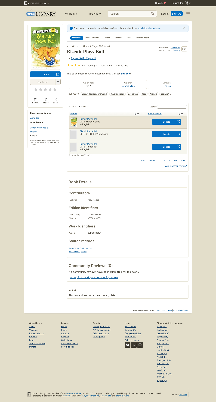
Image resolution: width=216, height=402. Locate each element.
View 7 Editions (92, 37)
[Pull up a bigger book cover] (45, 68)
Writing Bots (99, 336)
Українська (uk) (164, 374)
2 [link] (164, 160)
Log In (165, 13)
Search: (153, 106)
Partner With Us (36, 333)
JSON (162, 310)
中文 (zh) (161, 377)
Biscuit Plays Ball (93, 46)
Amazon (33, 132)
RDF (157, 310)
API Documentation (102, 330)
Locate (45, 74)
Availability (154, 114)
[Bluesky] (127, 345)
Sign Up (176, 13)
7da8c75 (183, 394)
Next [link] (176, 160)
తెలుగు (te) (161, 370)
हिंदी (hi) (160, 347)
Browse (93, 13)
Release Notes (132, 340)
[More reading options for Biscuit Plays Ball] (57, 82)
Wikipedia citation (180, 310)
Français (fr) (163, 343)
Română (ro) (163, 363)
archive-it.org (122, 396)
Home (64, 326)
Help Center (130, 326)
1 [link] (159, 160)
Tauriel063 (175, 47)
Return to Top (67, 347)
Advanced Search (69, 343)
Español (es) (163, 340)
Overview (76, 37)
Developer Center (101, 326)
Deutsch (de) (163, 333)
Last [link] (183, 160)
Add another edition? (176, 166)
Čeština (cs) (162, 330)
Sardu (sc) (162, 367)
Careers (33, 336)
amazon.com (74, 251)
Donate (160, 3)
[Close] (183, 28)
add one (125, 73)
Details (107, 37)
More (34, 135)
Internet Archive (73, 393)
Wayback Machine (90, 396)
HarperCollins (128, 86)
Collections (66, 340)
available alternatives (149, 28)
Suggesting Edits (133, 333)
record (89, 248)
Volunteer (33, 330)
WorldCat (34, 118)
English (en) (162, 336)
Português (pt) (164, 360)
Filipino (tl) (162, 380)
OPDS (169, 310)
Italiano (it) (162, 353)
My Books (71, 13)
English (167, 86)
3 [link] (169, 160)
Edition (73, 114)
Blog (31, 340)
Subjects (65, 336)
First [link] (143, 160)
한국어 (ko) (162, 357)
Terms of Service (37, 343)
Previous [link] (152, 160)
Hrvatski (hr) (163, 350)
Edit (184, 49)
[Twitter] (134, 345)
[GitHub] (140, 345)
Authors (65, 333)
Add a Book (130, 336)
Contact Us (130, 330)
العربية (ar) (162, 326)
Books (64, 330)
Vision (32, 326)
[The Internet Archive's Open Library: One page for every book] (40, 14)
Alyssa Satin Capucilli (83, 58)
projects (66, 396)
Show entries (78, 106)
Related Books (142, 37)
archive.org (105, 396)
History (177, 50)
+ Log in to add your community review (94, 277)
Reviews (119, 37)
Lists (129, 37)
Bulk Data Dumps (101, 333)
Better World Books (39, 128)
